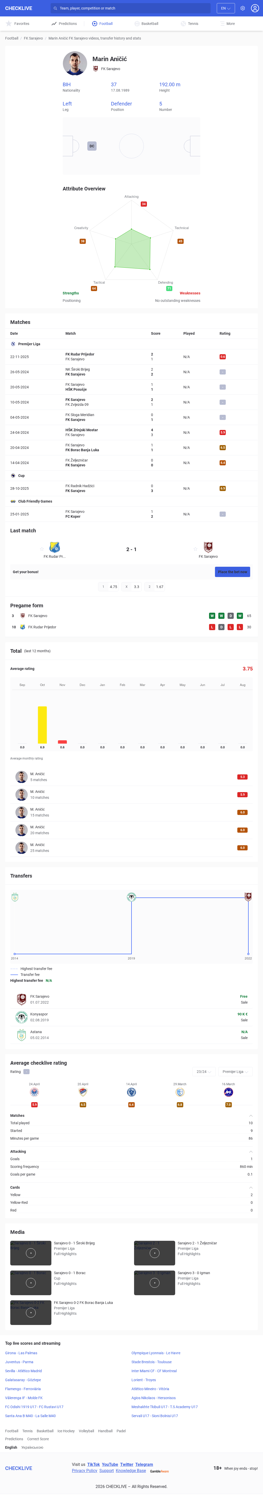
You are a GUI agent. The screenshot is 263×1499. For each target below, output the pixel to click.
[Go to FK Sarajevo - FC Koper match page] (131, 514)
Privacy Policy (84, 1470)
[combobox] (226, 8)
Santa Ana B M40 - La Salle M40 (30, 1416)
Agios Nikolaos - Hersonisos (154, 1398)
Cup (21, 476)
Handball (105, 1431)
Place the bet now (232, 572)
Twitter (126, 1464)
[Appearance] (242, 8)
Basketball (45, 1431)
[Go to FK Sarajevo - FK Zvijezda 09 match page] (131, 402)
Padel (121, 1431)
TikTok (93, 1464)
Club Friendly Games (35, 501)
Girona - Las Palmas (21, 1353)
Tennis (27, 1431)
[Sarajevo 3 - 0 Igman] (154, 1283)
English (11, 1447)
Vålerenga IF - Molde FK (24, 1398)
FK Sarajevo (33, 38)
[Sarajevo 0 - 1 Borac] (30, 1283)
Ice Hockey (66, 1431)
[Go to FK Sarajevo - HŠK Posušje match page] (131, 387)
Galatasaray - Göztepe (23, 1380)
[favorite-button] (41, 549)
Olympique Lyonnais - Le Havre (156, 1353)
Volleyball (86, 1431)
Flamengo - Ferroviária (23, 1389)
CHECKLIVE (18, 8)
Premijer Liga (29, 344)
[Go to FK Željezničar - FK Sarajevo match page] (131, 463)
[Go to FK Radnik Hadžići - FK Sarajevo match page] (131, 488)
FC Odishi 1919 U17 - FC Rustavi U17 (34, 1407)
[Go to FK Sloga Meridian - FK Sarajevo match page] (131, 417)
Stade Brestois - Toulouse (152, 1362)
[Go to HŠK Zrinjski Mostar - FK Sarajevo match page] (131, 432)
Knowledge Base (131, 1470)
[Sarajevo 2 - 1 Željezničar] (154, 1253)
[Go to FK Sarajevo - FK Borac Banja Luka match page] (131, 447)
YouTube (110, 1464)
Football (11, 38)
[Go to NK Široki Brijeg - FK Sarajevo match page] (131, 372)
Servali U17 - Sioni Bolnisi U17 (155, 1416)
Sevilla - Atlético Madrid (23, 1371)
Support (106, 1470)
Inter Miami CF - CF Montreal (154, 1371)
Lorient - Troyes (144, 1380)
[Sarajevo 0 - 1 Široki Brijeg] (30, 1253)
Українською (32, 1447)
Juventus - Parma (19, 1362)
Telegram (144, 1464)
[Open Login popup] (255, 8)
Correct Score (38, 1439)
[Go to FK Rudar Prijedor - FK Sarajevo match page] (131, 357)
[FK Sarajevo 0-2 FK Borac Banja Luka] (30, 1312)
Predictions (14, 1439)
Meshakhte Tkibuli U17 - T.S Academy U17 (165, 1407)
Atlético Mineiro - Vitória (150, 1389)
